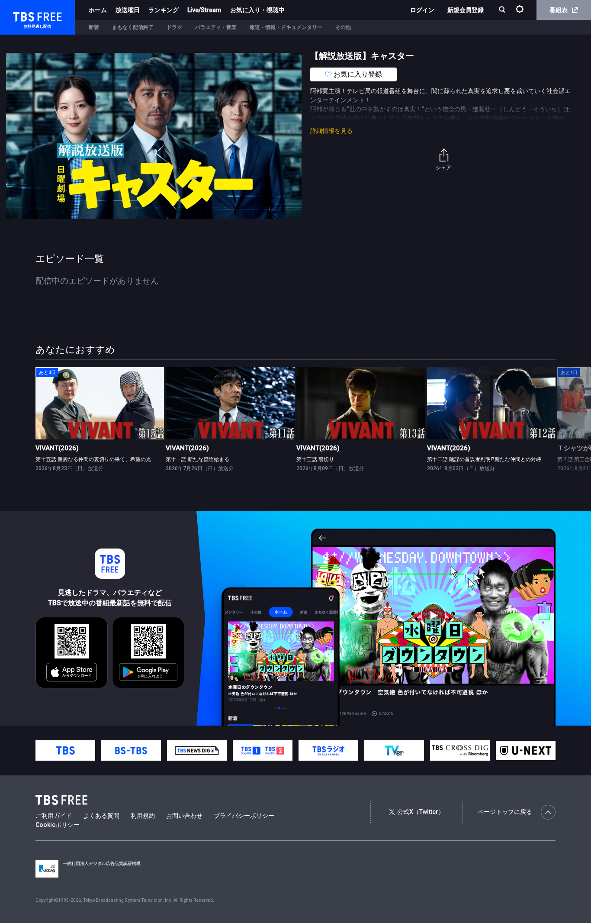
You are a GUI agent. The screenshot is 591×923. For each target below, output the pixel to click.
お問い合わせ (184, 815)
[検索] (503, 10)
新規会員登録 (465, 9)
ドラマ (174, 27)
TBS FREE (23, 15)
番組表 (558, 9)
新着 (94, 27)
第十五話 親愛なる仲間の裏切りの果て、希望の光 (93, 459)
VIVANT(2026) (57, 448)
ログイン (422, 9)
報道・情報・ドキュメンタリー (286, 27)
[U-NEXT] (526, 750)
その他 (343, 27)
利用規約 (143, 815)
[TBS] (65, 750)
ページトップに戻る (505, 811)
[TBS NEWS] (197, 750)
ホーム (98, 9)
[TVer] (394, 750)
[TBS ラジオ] (328, 750)
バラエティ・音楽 (216, 27)
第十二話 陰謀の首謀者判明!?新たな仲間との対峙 (484, 459)
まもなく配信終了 (133, 27)
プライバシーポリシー (244, 815)
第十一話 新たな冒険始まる (197, 459)
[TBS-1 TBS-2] (262, 750)
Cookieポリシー (57, 824)
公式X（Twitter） (420, 811)
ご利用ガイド (53, 815)
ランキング (163, 9)
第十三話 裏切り (315, 459)
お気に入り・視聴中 (257, 9)
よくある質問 (101, 815)
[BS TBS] (131, 750)
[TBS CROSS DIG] (460, 750)
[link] (99, 403)
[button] (555, 423)
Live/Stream (204, 9)
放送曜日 (128, 9)
